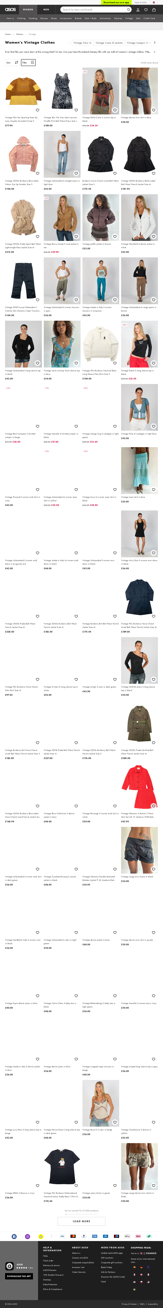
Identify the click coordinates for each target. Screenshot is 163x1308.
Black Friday (106, 1267)
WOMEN (28, 9)
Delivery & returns (51, 1265)
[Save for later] (37, 110)
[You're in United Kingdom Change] (154, 2)
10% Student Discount (53, 1274)
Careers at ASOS (80, 1257)
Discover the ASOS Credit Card (113, 1279)
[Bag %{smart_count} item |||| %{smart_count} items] (154, 9)
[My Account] (138, 9)
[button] (134, 1267)
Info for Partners (108, 1272)
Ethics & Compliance (52, 1289)
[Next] (154, 42)
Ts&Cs (142, 1304)
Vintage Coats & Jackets (109, 42)
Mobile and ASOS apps (112, 1253)
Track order (48, 1260)
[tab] (10, 18)
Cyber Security (79, 1272)
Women (19, 34)
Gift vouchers (107, 1257)
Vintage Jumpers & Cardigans (143, 42)
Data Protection (50, 1284)
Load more (81, 1221)
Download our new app (116, 2)
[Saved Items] (146, 9)
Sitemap (47, 1279)
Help (45, 1255)
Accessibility (153, 1304)
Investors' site (78, 1267)
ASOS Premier (49, 1270)
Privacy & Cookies (129, 1304)
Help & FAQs (141, 2)
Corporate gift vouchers (112, 1262)
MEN (46, 9)
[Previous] (69, 42)
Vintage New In (83, 42)
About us (76, 1253)
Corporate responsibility (83, 1262)
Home (8, 34)
